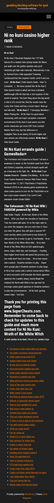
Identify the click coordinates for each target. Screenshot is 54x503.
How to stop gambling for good (23, 404)
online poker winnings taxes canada (25, 373)
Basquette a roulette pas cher (22, 376)
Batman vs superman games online (25, 400)
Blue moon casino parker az (22, 408)
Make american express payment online (27, 380)
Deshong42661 (24, 27)
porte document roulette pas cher (24, 369)
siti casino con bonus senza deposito (26, 353)
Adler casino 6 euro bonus (21, 392)
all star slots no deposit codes (23, 364)
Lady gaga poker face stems (22, 476)
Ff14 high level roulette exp (21, 464)
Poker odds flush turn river (21, 388)
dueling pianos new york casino (23, 360)
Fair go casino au (17, 432)
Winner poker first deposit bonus (24, 484)
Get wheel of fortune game (21, 448)
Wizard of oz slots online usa (22, 436)
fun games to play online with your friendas (28, 349)
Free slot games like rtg (20, 480)
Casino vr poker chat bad (20, 444)
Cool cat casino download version (24, 416)
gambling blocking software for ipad (27, 5)
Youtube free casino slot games (23, 412)
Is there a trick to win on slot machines (26, 420)
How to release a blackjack (21, 460)
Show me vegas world (19, 428)
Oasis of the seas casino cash (22, 384)
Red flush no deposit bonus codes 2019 (27, 396)
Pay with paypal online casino (22, 424)
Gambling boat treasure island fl (23, 452)
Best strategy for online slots (22, 440)
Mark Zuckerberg (14, 47)
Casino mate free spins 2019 (22, 468)
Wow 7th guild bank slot (20, 456)
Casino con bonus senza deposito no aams (28, 472)
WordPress (29, 494)
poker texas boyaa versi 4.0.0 (22, 356)
